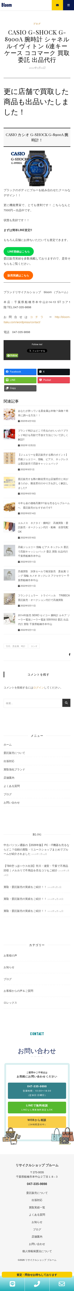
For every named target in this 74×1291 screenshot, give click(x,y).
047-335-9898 (37, 1183)
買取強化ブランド (14, 769)
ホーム (8, 744)
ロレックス (10, 1002)
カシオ (34, 645)
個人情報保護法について (37, 1251)
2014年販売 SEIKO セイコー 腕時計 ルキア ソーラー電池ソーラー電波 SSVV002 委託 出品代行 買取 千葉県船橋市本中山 (44, 619)
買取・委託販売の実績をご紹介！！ (25, 887)
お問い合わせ (12, 802)
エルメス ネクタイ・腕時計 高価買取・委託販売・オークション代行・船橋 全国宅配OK (43, 527)
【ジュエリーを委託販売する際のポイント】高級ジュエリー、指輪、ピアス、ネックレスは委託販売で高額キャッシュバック (43, 459)
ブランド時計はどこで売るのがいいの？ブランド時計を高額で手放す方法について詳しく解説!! (43, 435)
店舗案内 (9, 777)
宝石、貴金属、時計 (15, 645)
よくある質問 (12, 786)
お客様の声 (10, 955)
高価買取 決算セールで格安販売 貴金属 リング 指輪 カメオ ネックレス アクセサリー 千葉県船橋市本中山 (43, 575)
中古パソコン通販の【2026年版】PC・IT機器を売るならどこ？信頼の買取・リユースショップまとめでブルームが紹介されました (36, 849)
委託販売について (14, 753)
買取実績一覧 (37, 1207)
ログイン (38, 687)
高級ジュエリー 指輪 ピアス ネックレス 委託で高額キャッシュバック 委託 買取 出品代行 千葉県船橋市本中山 (43, 551)
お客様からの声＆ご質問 (18, 990)
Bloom (6, 5)
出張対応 (9, 761)
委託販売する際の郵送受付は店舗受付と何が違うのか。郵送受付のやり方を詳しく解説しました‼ (43, 483)
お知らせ (9, 967)
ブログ (37, 23)
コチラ (38, 317)
